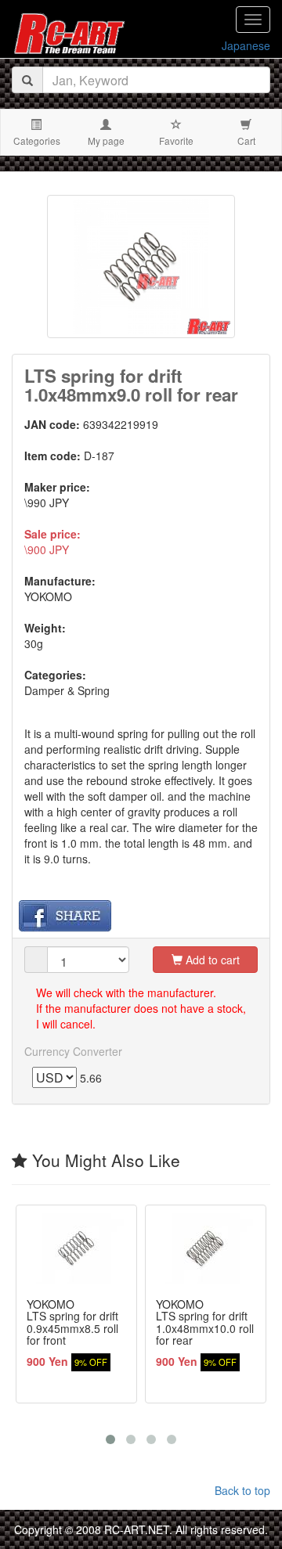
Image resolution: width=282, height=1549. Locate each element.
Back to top (242, 1490)
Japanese (246, 45)
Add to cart (211, 959)
